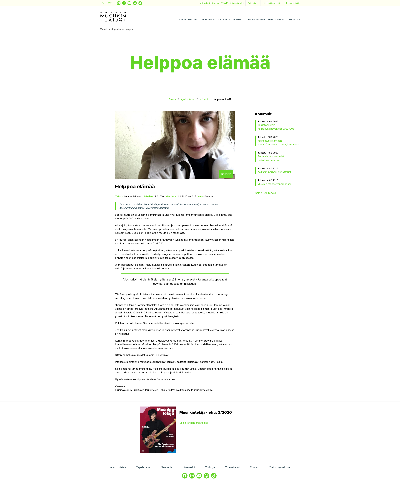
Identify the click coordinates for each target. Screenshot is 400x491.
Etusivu (172, 99)
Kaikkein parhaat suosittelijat (274, 172)
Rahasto (280, 19)
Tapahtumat (208, 19)
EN (103, 3)
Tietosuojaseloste (279, 467)
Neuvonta (224, 19)
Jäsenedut (239, 19)
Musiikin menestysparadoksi (274, 184)
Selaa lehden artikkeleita (193, 422)
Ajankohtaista (188, 19)
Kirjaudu (293, 3)
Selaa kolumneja (265, 193)
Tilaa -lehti (232, 3)
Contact (215, 3)
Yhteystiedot (206, 3)
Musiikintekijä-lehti (260, 19)
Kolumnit (204, 99)
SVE (110, 3)
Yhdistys (294, 19)
